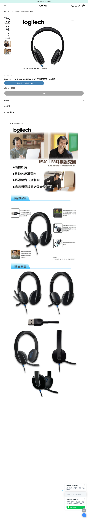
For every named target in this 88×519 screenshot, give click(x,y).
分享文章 (6, 112)
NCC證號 (7, 106)
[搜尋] (75, 6)
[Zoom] (72, 19)
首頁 (5, 11)
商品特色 (6, 100)
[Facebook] (11, 112)
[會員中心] (79, 6)
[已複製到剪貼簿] (13, 112)
